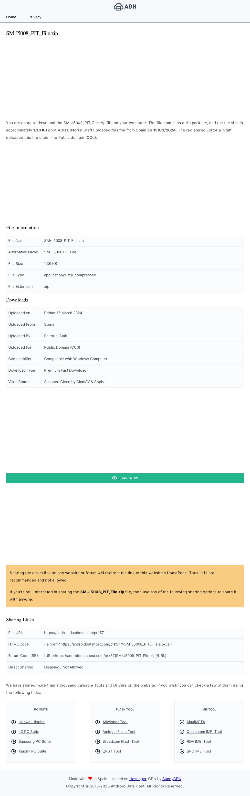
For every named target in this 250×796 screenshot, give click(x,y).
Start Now (128, 478)
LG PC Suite (29, 731)
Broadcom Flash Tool (121, 741)
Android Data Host (125, 7)
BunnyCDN (171, 778)
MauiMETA (196, 722)
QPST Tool (112, 751)
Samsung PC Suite (35, 741)
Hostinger (137, 778)
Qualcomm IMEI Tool (204, 731)
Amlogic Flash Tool (119, 731)
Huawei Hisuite (32, 722)
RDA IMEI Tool (199, 741)
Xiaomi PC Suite (32, 751)
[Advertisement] (125, 75)
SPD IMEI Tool (199, 751)
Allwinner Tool (115, 722)
